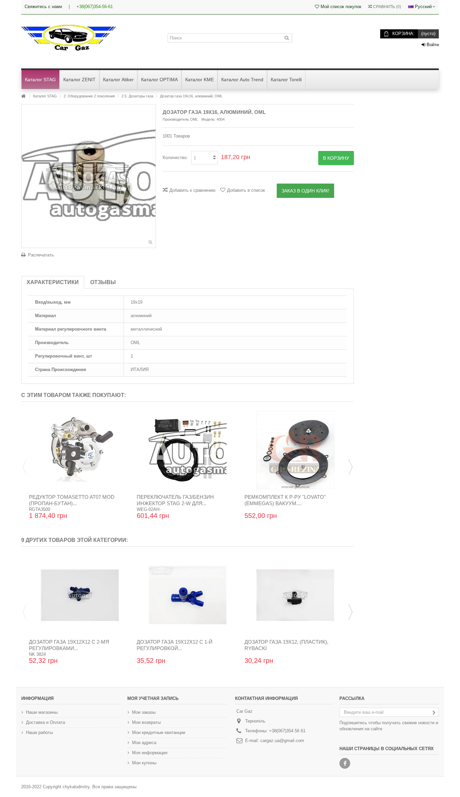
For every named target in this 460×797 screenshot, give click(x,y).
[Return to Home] (23, 96)
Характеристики (53, 282)
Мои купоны (144, 762)
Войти (432, 44)
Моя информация (149, 752)
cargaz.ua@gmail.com (282, 740)
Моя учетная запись (152, 698)
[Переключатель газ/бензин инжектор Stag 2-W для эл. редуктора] (187, 450)
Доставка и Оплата (45, 722)
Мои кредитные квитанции (158, 732)
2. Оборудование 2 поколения (89, 96)
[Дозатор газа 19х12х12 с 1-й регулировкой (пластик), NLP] (187, 595)
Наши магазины (42, 712)
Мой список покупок (340, 6)
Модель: (208, 119)
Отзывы (103, 282)
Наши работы (39, 732)
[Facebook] (344, 763)
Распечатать (41, 254)
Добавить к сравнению (192, 190)
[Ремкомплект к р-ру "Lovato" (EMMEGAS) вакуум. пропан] (295, 450)
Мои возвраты (146, 722)
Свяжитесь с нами (43, 6)
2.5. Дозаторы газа (137, 96)
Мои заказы (144, 712)
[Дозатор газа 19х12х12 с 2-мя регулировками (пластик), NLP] (80, 595)
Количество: (175, 157)
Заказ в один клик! (305, 190)
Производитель (176, 119)
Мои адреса (144, 742)
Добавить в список (246, 190)
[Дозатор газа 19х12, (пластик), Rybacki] (295, 595)
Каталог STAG (45, 96)
